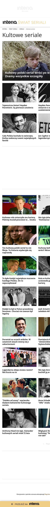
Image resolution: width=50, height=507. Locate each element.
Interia (4, 29)
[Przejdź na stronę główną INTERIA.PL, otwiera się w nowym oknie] (10, 22)
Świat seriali (13, 29)
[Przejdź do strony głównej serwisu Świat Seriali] (31, 22)
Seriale (21, 29)
